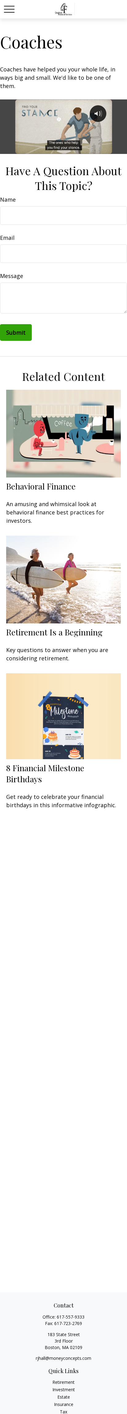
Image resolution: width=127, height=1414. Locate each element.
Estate (63, 1397)
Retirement (63, 1382)
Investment (63, 1389)
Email (7, 237)
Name (8, 199)
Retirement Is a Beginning (54, 632)
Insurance (63, 1404)
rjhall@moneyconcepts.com (63, 1358)
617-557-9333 (70, 1317)
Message (11, 276)
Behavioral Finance (41, 486)
